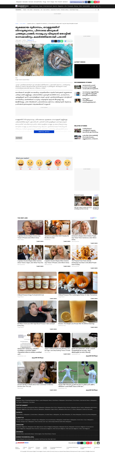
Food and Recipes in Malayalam (54, 419)
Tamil (48, 1)
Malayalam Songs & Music (51, 409)
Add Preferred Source (76, 2)
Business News (20, 433)
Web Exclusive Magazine (59, 428)
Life (65, 6)
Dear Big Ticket (52, 439)
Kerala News (69, 400)
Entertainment (47, 6)
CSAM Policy (45, 448)
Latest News (34, 6)
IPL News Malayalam (76, 414)
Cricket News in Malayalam (37, 414)
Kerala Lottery (64, 9)
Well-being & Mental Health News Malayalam (60, 421)
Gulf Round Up (43, 439)
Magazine (60, 6)
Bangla (52, 1)
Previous (96, 10)
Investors (97, 447)
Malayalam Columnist (74, 426)
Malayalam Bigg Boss (21, 409)
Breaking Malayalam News (32, 400)
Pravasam (70, 6)
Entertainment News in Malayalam (36, 407)
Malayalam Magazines (21, 426)
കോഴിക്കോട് (19, 137)
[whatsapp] (92, 2)
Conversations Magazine (46, 428)
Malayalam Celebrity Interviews (84, 409)
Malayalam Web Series (91, 407)
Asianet (21, 443)
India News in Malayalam (59, 400)
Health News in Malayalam (69, 419)
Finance (54, 433)
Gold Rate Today (74, 9)
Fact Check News (46, 433)
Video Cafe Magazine (84, 428)
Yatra (80, 6)
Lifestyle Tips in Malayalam (38, 419)
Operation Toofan (55, 9)
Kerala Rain (36, 9)
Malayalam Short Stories (32, 428)
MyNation (65, 1)
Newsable (25, 1)
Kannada (30, 1)
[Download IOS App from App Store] (98, 443)
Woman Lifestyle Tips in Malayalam (25, 421)
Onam (24, 9)
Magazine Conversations (87, 426)
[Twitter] (89, 2)
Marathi (60, 1)
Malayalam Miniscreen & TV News (67, 409)
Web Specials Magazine (72, 428)
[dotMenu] (92, 6)
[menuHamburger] (97, 6)
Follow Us (69, 41)
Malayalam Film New (21, 407)
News (41, 6)
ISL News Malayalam (65, 414)
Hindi (56, 1)
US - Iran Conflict (45, 9)
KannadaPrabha (38, 1)
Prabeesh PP (30, 40)
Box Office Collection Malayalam (36, 409)
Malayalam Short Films (51, 407)
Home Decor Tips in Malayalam (85, 419)
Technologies (38, 433)
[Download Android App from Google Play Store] (95, 443)
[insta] (98, 2)
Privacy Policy (38, 448)
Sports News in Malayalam (23, 414)
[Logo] (22, 6)
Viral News (32, 402)
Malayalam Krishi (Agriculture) (35, 426)
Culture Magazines (21, 428)
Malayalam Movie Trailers (77, 407)
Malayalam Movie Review (64, 407)
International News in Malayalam (88, 400)
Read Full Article (44, 131)
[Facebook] (86, 2)
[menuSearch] (99, 6)
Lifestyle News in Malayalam (23, 419)
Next (98, 10)
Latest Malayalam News (46, 400)
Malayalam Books (64, 426)
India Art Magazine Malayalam (51, 426)
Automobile (86, 6)
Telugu (44, 1)
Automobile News (29, 433)
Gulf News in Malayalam (22, 402)
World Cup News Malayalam (89, 414)
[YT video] (95, 2)
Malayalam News (20, 400)
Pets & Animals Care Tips (41, 421)
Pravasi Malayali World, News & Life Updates (27, 439)
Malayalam (19, 1)
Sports (55, 6)
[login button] (94, 6)
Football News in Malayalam (52, 414)
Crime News (76, 400)
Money (76, 6)
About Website (17, 448)
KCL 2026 (30, 9)
